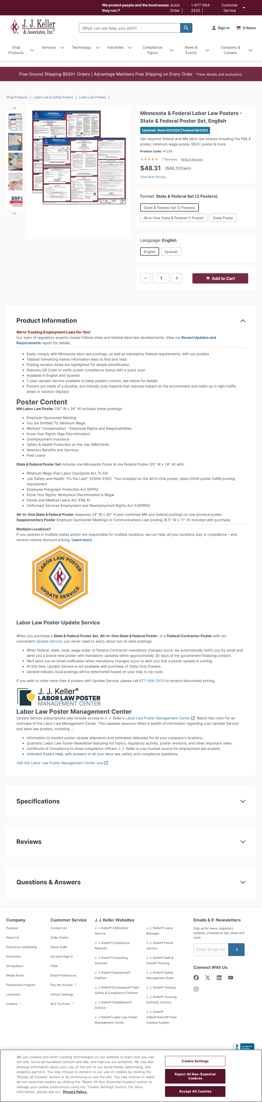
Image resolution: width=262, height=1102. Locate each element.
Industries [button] (115, 47)
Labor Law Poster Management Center (160, 718)
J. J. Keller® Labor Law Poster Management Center (116, 1019)
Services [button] (49, 47)
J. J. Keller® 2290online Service (111, 930)
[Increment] (177, 278)
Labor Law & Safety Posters (53, 97)
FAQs (54, 966)
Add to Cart (223, 278)
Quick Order (59, 947)
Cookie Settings (195, 1061)
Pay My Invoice (61, 985)
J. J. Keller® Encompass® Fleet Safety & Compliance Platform (117, 990)
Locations (13, 994)
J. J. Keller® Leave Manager (159, 930)
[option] (14, 121)
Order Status (59, 937)
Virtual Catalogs (61, 994)
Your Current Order (246, 27)
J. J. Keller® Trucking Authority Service (161, 999)
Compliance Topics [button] (152, 50)
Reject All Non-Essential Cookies (195, 1076)
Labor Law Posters (92, 97)
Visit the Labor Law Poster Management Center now (62, 763)
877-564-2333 (152, 680)
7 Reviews (169, 159)
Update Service (49, 641)
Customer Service (230, 8)
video (219, 718)
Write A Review (192, 159)
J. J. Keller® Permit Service (159, 945)
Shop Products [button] (16, 50)
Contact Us (58, 928)
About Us (12, 937)
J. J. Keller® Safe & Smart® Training (159, 960)
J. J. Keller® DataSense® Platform (112, 975)
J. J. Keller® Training (161, 987)
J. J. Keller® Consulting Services (111, 960)
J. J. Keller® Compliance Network (112, 945)
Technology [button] (81, 47)
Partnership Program (20, 985)
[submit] (236, 949)
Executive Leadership (21, 947)
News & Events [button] (191, 50)
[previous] (14, 106)
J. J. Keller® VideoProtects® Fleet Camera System (161, 1017)
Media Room (15, 975)
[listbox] (14, 160)
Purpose (12, 928)
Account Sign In (61, 956)
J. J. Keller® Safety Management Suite (159, 975)
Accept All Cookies (195, 1091)
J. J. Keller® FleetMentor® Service (113, 1005)
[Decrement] (145, 278)
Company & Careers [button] (230, 50)
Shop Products (16, 97)
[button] (131, 74)
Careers (12, 1004)
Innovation (13, 956)
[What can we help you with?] (186, 28)
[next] (14, 211)
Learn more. (82, 540)
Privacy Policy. (75, 1092)
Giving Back (15, 966)
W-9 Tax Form (60, 1004)
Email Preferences (63, 975)
